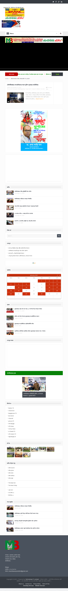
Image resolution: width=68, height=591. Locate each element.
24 (57, 290)
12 (18, 287)
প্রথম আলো (10, 490)
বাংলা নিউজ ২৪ (11, 492)
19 (18, 290)
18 (11, 290)
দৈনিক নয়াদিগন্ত (11, 475)
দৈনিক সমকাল (10, 473)
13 (26, 287)
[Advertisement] (34, 56)
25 (11, 294)
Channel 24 (11, 410)
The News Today (12, 485)
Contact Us (28, 583)
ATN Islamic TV (12, 434)
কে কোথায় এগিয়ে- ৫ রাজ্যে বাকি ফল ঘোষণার (24, 213)
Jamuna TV (11, 421)
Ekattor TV (11, 408)
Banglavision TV (12, 413)
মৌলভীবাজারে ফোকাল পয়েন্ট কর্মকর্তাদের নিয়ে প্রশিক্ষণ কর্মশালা (27, 528)
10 (57, 284)
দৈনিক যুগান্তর (11, 470)
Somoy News (11, 429)
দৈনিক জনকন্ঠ (10, 478)
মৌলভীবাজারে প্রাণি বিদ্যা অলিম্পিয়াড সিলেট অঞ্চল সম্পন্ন (26, 513)
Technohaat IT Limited (32, 579)
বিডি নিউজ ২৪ (10, 495)
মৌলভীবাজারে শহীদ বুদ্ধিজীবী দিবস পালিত (23, 191)
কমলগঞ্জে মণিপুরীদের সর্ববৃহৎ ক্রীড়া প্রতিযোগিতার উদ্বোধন (18, 248)
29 (41, 294)
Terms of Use (45, 583)
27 (26, 294)
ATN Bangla (11, 423)
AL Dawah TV (11, 431)
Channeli (10, 418)
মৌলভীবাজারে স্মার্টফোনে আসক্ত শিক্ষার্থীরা (23, 198)
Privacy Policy (37, 583)
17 (57, 287)
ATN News (11, 426)
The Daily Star (12, 483)
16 (49, 287)
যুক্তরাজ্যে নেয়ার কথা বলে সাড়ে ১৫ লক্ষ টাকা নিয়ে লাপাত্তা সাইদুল (28, 309)
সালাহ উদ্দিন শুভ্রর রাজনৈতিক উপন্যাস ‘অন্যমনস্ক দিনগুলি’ (26, 206)
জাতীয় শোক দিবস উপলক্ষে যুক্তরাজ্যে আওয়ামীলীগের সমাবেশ (27, 316)
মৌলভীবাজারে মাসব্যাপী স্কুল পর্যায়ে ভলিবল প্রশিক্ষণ (18, 250)
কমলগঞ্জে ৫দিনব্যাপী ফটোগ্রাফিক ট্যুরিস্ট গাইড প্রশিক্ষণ (26, 521)
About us (21, 583)
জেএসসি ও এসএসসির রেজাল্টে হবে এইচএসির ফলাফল (25, 221)
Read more (39, 99)
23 (49, 290)
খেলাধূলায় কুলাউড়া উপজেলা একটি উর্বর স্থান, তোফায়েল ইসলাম (20, 256)
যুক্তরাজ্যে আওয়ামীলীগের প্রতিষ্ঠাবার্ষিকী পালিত (24, 323)
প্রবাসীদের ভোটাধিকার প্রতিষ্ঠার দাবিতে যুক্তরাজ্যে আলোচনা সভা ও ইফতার (30, 331)
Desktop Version (28, 585)
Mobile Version (40, 585)
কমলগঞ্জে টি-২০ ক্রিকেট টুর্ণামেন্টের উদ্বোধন (16, 253)
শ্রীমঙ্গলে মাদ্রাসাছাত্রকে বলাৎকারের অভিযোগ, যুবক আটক (47, 74)
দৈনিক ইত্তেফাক (11, 468)
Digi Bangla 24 (12, 436)
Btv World (11, 416)
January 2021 (34, 275)
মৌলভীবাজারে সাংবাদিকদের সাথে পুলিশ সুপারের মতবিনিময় (22, 85)
